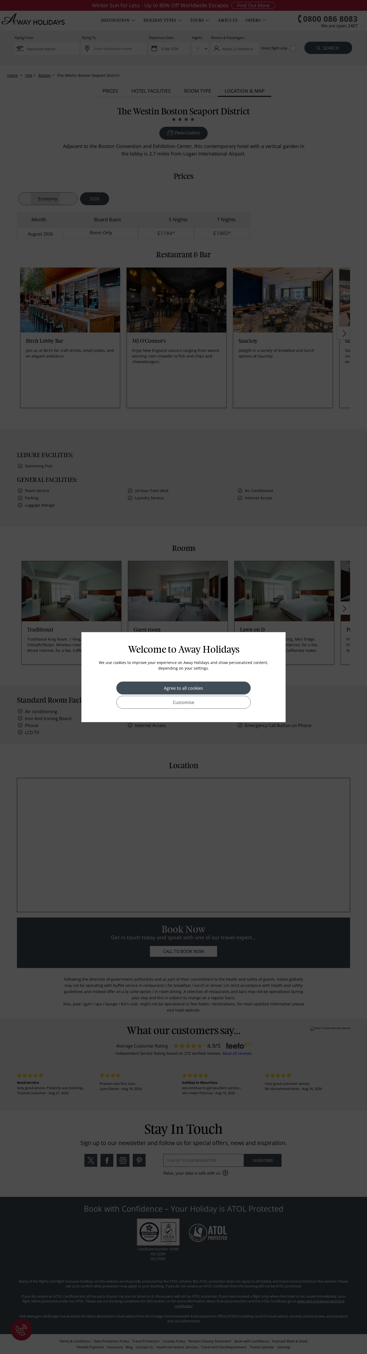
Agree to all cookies (183, 688)
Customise (183, 702)
